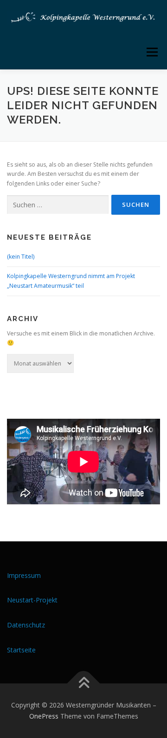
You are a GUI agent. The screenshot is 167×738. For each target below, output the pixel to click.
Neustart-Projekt (32, 599)
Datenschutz (26, 624)
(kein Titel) (20, 256)
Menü (151, 52)
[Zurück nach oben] (83, 683)
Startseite (21, 649)
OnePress (43, 716)
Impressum (24, 575)
